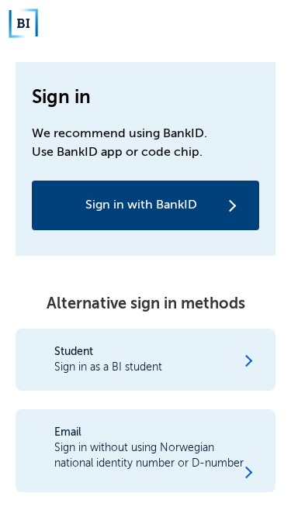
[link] (145, 159)
